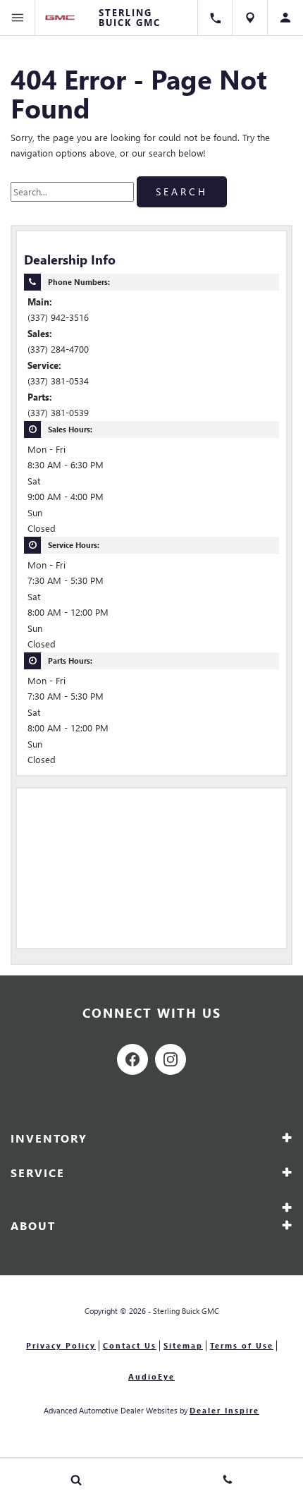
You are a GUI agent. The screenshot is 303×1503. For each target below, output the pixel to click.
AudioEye (151, 1376)
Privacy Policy (61, 1345)
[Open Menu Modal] (17, 17)
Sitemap (183, 1345)
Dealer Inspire (224, 1410)
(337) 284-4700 (58, 349)
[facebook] (132, 1059)
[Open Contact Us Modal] (227, 1480)
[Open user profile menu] (285, 17)
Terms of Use (241, 1345)
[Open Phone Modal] (215, 17)
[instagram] (170, 1059)
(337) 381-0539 (58, 412)
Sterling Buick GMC (186, 1310)
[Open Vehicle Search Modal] (76, 1480)
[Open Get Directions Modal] (250, 17)
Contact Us (129, 1345)
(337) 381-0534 (58, 381)
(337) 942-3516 (58, 317)
